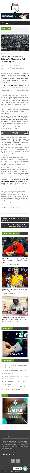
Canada (4, 67)
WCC (24, 68)
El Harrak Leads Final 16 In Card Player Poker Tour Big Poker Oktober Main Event (14, 318)
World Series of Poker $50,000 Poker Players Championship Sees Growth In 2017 (16, 225)
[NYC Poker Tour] (3, 23)
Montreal (22, 67)
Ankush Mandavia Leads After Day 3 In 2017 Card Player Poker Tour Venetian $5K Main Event (15, 260)
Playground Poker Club (6, 68)
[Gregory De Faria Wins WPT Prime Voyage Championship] (15, 277)
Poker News (3, 48)
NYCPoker (13, 264)
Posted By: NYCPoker (6, 65)
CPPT (18, 67)
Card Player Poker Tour (11, 67)
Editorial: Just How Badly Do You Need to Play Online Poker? (14, 219)
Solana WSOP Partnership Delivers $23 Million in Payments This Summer (19, 30)
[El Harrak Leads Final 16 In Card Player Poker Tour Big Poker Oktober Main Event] (15, 305)
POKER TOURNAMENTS (17, 68)
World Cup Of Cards (5, 70)
